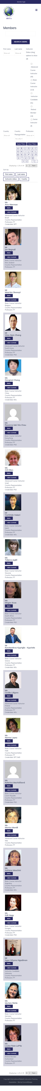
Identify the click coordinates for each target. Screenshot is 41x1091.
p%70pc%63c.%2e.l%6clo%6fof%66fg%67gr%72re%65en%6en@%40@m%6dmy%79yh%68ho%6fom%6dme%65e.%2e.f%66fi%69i (9, 696)
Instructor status (11, 179)
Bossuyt (17, 292)
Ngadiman (22, 960)
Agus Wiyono (11, 960)
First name (7, 49)
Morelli (15, 827)
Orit (6, 470)
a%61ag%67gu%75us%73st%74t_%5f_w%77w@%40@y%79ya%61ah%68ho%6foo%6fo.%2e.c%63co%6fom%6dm (9, 963)
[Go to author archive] (13, 194)
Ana (7, 204)
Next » (34, 166)
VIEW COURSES (11, 212)
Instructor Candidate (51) (34, 99)
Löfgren (14, 692)
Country (6, 131)
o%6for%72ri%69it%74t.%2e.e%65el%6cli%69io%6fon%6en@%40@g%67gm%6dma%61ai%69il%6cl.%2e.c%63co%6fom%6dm (9, 473)
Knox (14, 602)
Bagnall (11, 249)
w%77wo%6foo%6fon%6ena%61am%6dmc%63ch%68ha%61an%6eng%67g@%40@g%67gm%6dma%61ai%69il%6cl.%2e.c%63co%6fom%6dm (9, 338)
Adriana (8, 870)
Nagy (11, 915)
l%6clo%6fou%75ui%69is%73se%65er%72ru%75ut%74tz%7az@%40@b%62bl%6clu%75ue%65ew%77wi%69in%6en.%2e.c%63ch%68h (9, 1049)
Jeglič (14, 560)
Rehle (14, 1003)
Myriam (8, 1003)
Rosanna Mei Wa (13, 425)
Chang (18, 335)
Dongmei (9, 380)
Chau (23, 425)
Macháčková (19, 782)
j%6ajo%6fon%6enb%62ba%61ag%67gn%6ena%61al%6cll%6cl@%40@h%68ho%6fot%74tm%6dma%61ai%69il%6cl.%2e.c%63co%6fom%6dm (9, 252)
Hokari (17, 515)
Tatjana (8, 560)
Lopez (14, 737)
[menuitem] (21, 2)
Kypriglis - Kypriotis (26, 647)
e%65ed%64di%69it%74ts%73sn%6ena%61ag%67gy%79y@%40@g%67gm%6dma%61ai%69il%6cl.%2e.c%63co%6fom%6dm (9, 918)
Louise (8, 1046)
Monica (8, 827)
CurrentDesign (27, 1082)
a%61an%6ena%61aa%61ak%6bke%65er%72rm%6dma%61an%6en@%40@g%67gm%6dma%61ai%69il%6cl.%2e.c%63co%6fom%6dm (9, 208)
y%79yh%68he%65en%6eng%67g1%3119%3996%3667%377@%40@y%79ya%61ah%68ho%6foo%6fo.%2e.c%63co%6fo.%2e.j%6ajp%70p (9, 383)
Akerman (13, 204)
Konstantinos (11, 647)
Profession (29, 131)
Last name (18, 49)
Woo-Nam (9, 335)
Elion (11, 470)
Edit (6, 915)
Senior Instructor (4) (34, 122)
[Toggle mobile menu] (36, 10)
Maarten (9, 292)
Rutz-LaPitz (16, 1046)
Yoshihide (9, 515)
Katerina (9, 782)
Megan (8, 602)
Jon (6, 249)
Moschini (17, 870)
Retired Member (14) (33, 113)
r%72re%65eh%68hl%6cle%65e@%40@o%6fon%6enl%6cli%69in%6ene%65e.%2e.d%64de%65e (9, 1006)
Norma (8, 737)
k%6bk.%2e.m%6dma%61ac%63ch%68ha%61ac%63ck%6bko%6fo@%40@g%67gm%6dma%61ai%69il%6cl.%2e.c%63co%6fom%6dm (9, 786)
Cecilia (8, 692)
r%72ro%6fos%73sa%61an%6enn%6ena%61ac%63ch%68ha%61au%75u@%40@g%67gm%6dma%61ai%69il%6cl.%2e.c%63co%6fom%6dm (9, 428)
